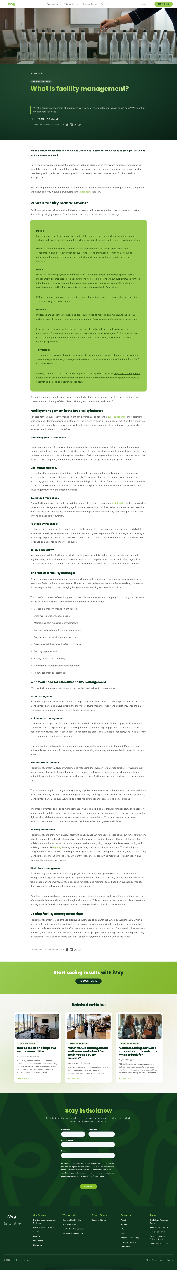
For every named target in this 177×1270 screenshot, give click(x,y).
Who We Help (70, 4)
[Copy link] (79, 124)
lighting (57, 847)
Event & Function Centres (72, 1229)
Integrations (38, 1241)
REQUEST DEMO (89, 981)
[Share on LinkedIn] (71, 124)
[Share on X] (75, 124)
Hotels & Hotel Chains (71, 1220)
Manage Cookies (166, 1260)
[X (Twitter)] (10, 1223)
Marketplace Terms (157, 1232)
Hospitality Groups (70, 1224)
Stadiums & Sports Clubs (72, 1233)
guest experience (116, 416)
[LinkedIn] (5, 1223)
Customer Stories (90, 4)
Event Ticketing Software (43, 1227)
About (123, 1220)
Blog (123, 1233)
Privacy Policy (151, 1260)
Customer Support (128, 1242)
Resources (105, 4)
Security (124, 1224)
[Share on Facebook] (67, 124)
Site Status (125, 1247)
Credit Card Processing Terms (159, 1221)
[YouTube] (19, 1223)
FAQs (123, 1229)
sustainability (118, 503)
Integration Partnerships (130, 1238)
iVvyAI (36, 1232)
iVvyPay (36, 1236)
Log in (144, 4)
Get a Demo (164, 4)
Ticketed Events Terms (159, 1227)
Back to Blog (38, 73)
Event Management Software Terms (157, 1237)
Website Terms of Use (159, 1243)
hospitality (85, 191)
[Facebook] (14, 1223)
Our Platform (52, 4)
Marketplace (38, 1245)
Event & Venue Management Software (44, 1221)
